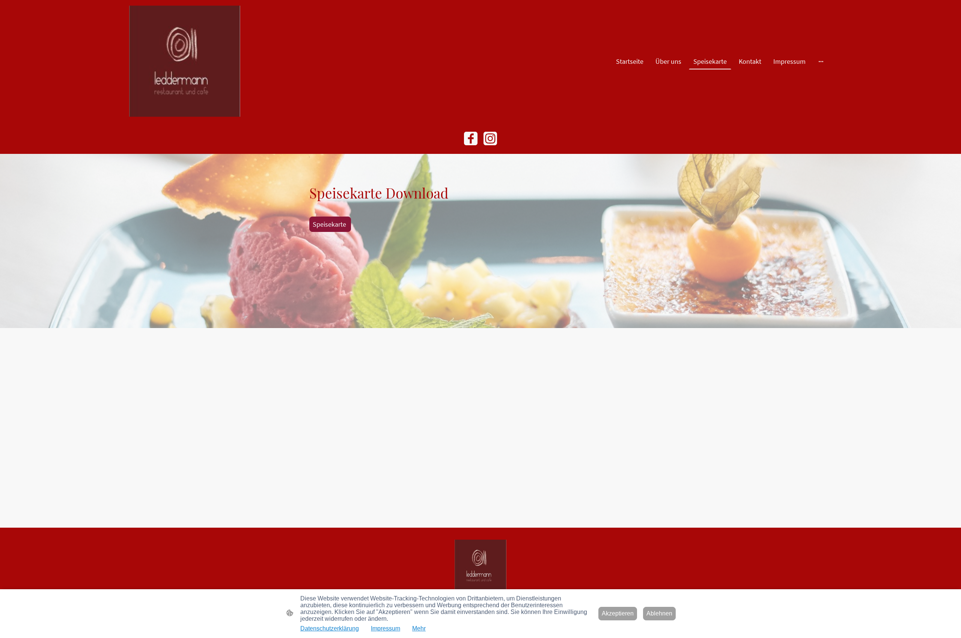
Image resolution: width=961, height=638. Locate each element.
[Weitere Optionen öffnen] (821, 61)
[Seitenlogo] (184, 61)
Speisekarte (330, 224)
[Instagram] (490, 138)
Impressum (385, 628)
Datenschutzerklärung (329, 628)
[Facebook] (470, 138)
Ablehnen (659, 613)
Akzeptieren (618, 613)
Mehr (419, 628)
